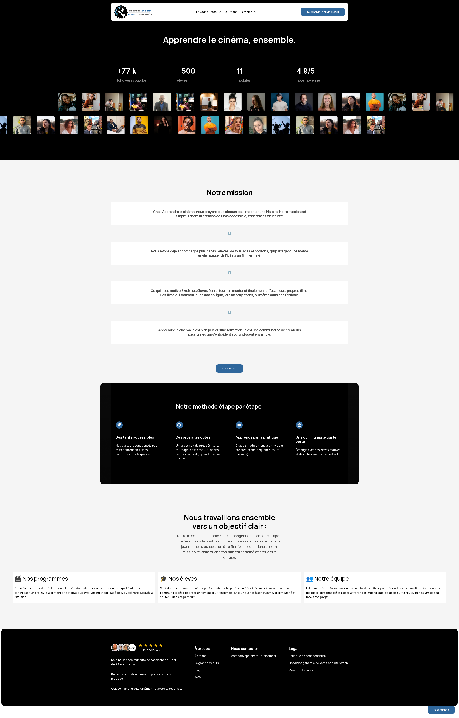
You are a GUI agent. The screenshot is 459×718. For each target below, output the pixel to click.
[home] (133, 11)
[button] (249, 12)
